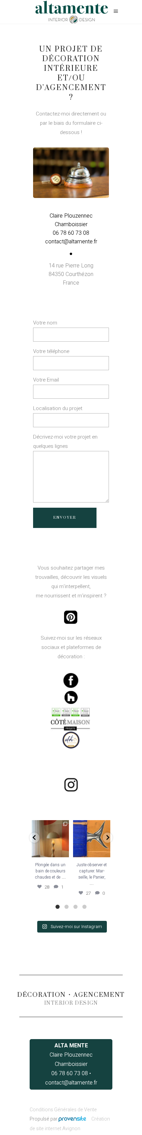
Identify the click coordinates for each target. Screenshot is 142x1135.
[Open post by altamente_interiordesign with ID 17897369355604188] (50, 838)
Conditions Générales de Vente (63, 1109)
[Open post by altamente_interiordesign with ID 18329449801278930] (91, 838)
